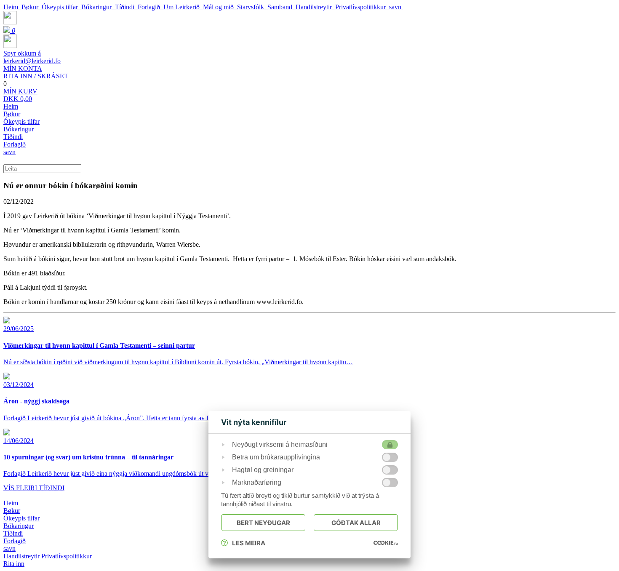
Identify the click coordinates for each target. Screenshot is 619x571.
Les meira (248, 543)
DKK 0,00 (20, 95)
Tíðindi (126, 7)
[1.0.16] (386, 543)
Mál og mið (220, 7)
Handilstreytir (315, 7)
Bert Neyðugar (263, 523)
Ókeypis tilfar (61, 7)
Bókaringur (98, 7)
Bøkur (31, 7)
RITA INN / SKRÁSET (35, 72)
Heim (12, 7)
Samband (281, 7)
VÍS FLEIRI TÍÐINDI (33, 487)
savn (396, 7)
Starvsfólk (252, 7)
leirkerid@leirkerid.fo (32, 57)
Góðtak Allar (356, 523)
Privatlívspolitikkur (362, 7)
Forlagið (150, 7)
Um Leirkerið (183, 7)
